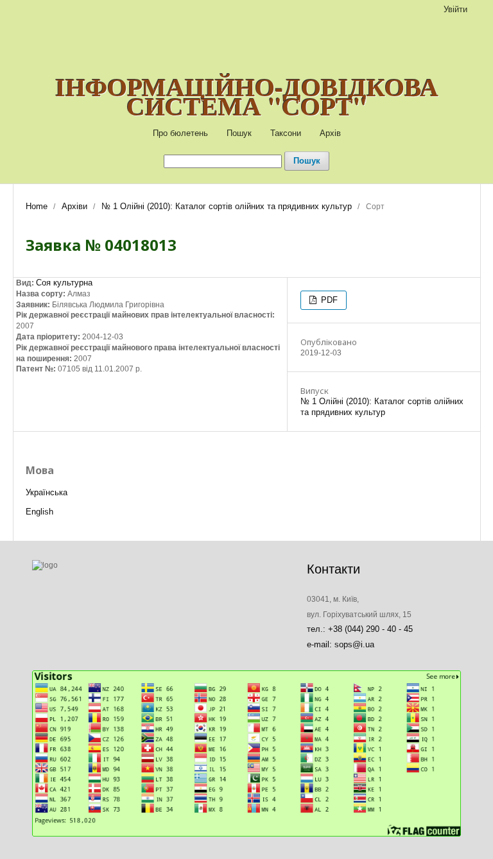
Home (37, 206)
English (39, 511)
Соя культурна (64, 282)
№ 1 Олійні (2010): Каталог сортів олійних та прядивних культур (226, 206)
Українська (46, 492)
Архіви (74, 206)
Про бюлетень (180, 133)
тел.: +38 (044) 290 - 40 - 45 (360, 629)
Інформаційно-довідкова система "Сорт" (246, 96)
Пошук (239, 133)
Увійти (455, 9)
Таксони (285, 133)
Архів (330, 133)
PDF (328, 300)
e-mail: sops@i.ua (340, 644)
